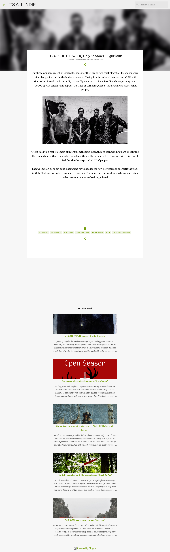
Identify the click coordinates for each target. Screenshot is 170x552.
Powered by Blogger (86, 548)
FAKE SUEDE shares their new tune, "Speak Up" (85, 520)
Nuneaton (68, 232)
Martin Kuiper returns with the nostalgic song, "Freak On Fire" (85, 475)
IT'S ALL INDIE (21, 4)
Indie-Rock (56, 232)
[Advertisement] (85, 280)
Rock (108, 232)
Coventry (43, 232)
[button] (85, 65)
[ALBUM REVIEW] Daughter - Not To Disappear (85, 336)
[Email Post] (85, 229)
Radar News (97, 232)
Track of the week (121, 232)
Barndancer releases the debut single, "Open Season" (85, 381)
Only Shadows (82, 232)
